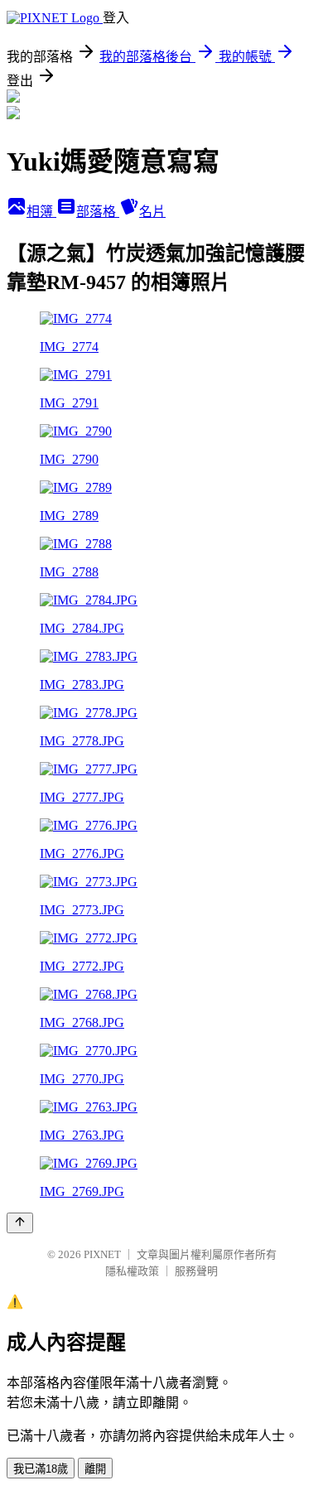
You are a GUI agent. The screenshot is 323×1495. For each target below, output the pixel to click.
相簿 (41, 212)
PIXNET (102, 1254)
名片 (152, 212)
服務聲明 (196, 1271)
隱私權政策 (132, 1271)
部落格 (97, 212)
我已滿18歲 (40, 1469)
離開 (95, 1469)
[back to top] (20, 1223)
